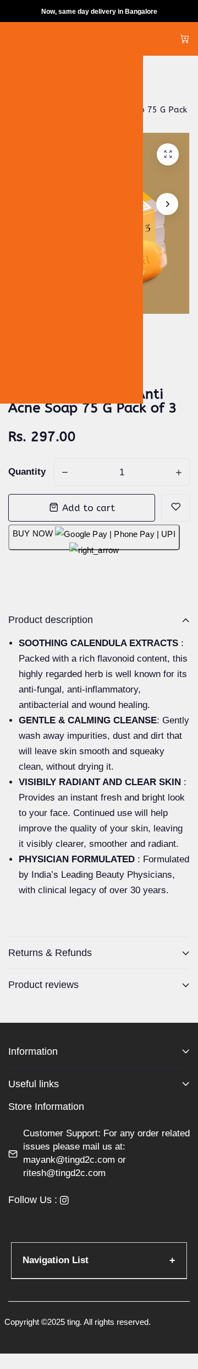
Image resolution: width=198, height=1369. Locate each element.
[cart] (184, 39)
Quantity (27, 471)
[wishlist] (175, 508)
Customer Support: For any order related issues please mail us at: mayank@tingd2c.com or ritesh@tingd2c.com (106, 1153)
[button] (167, 204)
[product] (168, 154)
